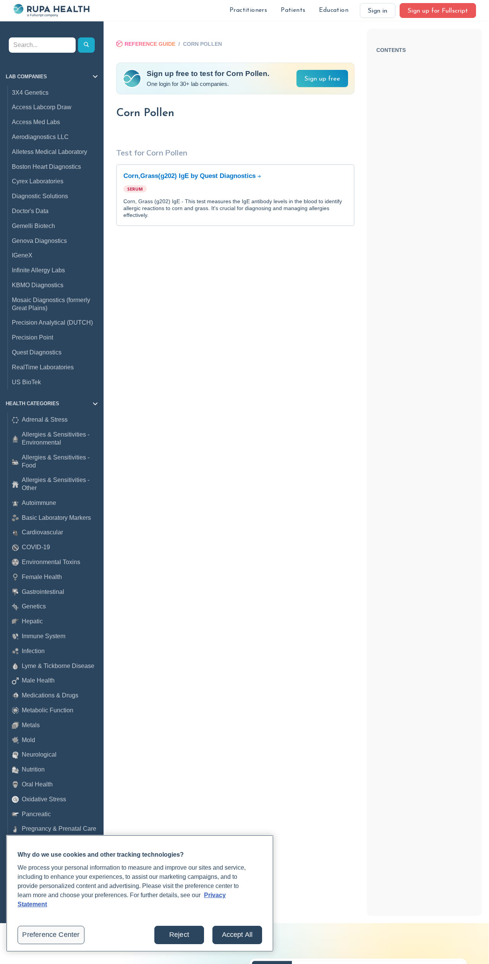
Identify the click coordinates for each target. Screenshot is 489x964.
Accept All (237, 934)
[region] (140, 893)
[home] (51, 10)
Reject (179, 934)
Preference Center (50, 934)
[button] (248, 10)
